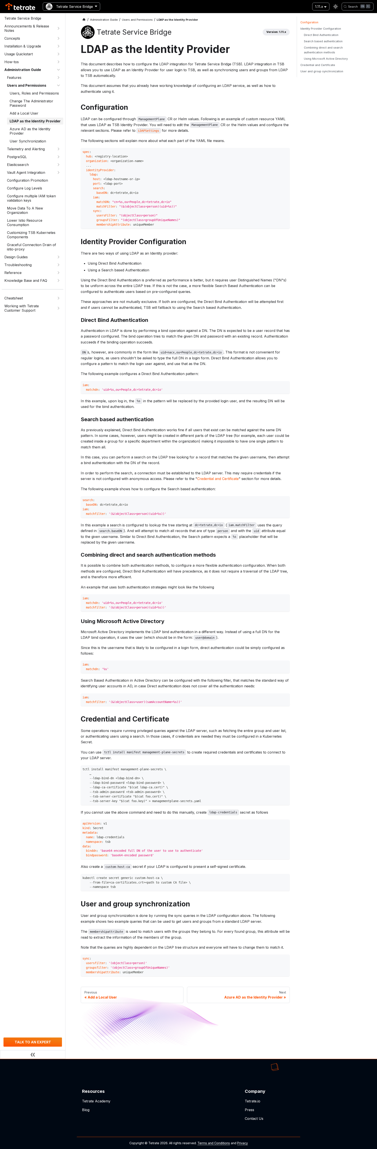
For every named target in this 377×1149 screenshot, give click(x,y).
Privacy (242, 1143)
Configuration (309, 22)
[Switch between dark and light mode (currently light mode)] (335, 6)
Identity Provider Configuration (320, 28)
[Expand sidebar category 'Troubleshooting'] (58, 264)
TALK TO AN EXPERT (33, 1042)
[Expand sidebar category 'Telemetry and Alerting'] (58, 148)
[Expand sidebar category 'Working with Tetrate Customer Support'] (58, 308)
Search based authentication (323, 41)
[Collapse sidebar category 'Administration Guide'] (58, 69)
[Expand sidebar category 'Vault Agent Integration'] (58, 172)
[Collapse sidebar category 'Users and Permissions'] (58, 85)
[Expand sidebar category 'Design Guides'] (58, 256)
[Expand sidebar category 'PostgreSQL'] (58, 156)
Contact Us (254, 1118)
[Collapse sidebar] (32, 1054)
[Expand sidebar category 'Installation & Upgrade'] (58, 46)
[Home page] (84, 19)
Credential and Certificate (218, 478)
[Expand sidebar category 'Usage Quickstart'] (58, 54)
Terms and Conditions (213, 1143)
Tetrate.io (252, 1101)
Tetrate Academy (96, 1101)
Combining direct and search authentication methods (323, 50)
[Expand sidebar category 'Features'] (58, 77)
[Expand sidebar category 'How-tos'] (58, 61)
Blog (85, 1110)
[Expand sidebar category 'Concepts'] (58, 38)
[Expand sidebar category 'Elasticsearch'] (58, 164)
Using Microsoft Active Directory (326, 58)
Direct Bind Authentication (321, 35)
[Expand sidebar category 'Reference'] (58, 272)
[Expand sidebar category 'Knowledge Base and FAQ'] (58, 280)
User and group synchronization (321, 71)
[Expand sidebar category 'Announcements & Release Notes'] (58, 28)
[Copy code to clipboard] (285, 152)
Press (249, 1110)
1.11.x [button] (319, 6)
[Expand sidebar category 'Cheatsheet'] (58, 298)
